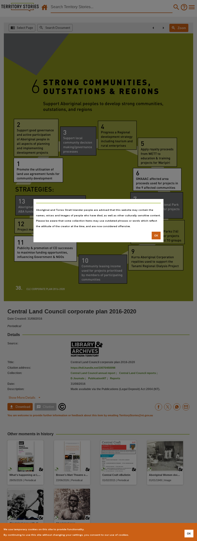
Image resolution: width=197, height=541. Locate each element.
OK (156, 235)
